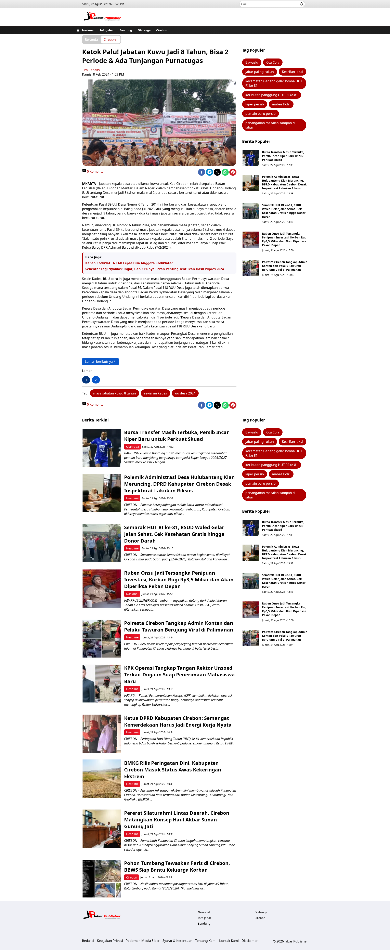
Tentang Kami (205, 940)
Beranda (91, 39)
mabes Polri (281, 104)
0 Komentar (95, 171)
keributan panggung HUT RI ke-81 (271, 95)
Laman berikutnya (99, 361)
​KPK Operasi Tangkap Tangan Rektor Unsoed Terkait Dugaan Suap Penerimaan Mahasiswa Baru (179, 674)
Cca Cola (272, 62)
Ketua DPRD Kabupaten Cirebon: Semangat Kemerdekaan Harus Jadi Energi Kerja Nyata (178, 721)
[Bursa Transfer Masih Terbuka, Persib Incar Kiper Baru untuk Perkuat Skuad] (251, 158)
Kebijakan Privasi (110, 940)
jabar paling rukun (259, 71)
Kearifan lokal (292, 71)
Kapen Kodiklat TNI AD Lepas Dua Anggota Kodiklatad (129, 263)
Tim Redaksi (91, 70)
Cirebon (161, 30)
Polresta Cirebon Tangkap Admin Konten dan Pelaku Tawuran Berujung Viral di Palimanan (284, 266)
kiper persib (254, 104)
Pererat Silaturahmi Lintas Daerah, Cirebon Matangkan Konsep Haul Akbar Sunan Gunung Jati (176, 819)
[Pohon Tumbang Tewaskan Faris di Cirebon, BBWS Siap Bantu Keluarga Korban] (101, 879)
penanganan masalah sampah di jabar (270, 125)
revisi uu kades (155, 393)
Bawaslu (251, 62)
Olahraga (144, 30)
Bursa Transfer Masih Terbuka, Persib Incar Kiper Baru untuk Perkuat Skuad (283, 156)
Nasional (88, 30)
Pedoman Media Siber (143, 940)
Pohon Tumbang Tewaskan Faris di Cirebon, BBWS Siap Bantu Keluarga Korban (177, 866)
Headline (132, 498)
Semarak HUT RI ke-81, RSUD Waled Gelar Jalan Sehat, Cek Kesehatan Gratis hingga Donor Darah (284, 211)
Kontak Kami (229, 940)
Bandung (125, 30)
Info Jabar (107, 30)
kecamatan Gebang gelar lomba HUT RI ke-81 (273, 83)
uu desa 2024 (185, 393)
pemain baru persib (260, 113)
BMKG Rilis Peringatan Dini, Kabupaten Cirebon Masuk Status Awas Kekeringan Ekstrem (172, 769)
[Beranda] (78, 30)
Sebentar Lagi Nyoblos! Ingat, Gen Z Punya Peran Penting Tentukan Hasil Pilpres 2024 (154, 269)
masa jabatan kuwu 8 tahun (114, 393)
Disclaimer (250, 940)
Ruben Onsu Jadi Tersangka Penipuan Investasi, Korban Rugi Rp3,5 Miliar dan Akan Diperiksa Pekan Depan (284, 239)
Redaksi (88, 940)
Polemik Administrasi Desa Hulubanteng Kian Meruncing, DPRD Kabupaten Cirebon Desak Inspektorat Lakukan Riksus (284, 182)
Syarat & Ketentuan (177, 940)
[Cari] (301, 4)
